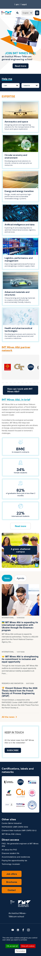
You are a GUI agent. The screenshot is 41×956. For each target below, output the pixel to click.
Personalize (20, 951)
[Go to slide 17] (38, 382)
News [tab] (7, 578)
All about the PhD (9, 849)
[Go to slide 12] (18, 382)
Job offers (11, 873)
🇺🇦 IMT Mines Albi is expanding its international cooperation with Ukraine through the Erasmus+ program (20, 626)
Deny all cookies (27, 946)
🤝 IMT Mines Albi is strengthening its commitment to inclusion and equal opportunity (20, 659)
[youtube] (12, 930)
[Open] (36, 565)
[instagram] (28, 930)
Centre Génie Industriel (12, 823)
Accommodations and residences (16, 857)
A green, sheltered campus (20, 550)
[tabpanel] (20, 651)
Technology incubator (11, 864)
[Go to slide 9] (7, 382)
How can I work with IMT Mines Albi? (20, 390)
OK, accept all (12, 946)
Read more (20, 66)
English (26, 13)
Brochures (11, 882)
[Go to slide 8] (3, 382)
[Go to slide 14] (26, 382)
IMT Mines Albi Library (11, 834)
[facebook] (23, 930)
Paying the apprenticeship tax (14, 860)
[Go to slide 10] (11, 382)
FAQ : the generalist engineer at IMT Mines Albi (20, 844)
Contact (12, 890)
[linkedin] (18, 930)
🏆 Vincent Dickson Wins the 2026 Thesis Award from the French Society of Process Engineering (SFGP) (19, 692)
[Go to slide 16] (34, 382)
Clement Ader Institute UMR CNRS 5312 (19, 830)
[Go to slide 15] (30, 382)
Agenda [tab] (20, 578)
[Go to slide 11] (15, 382)
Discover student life (10, 853)
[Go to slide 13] (22, 382)
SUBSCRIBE (13, 750)
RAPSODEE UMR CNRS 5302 (15, 827)
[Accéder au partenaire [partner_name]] (7, 367)
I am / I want (20, 4)
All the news (8, 717)
